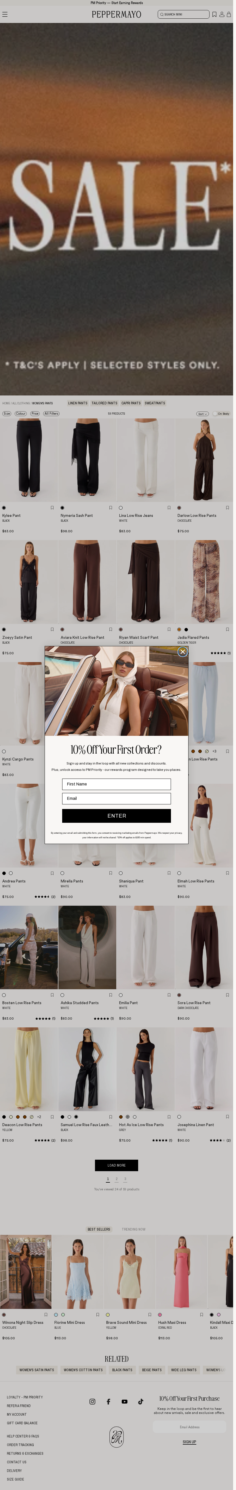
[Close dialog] (182, 651)
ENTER (116, 816)
